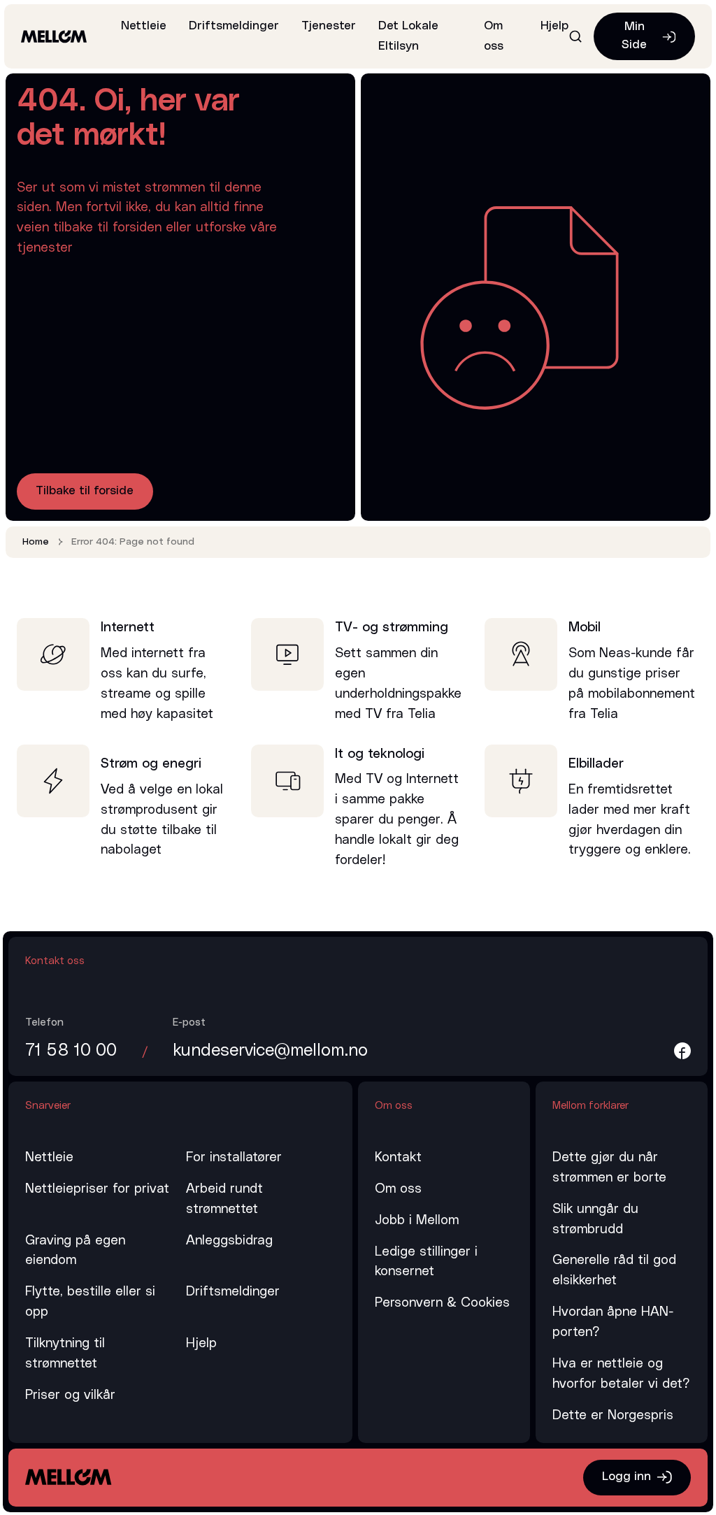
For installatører (234, 1157)
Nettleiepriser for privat (97, 1189)
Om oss (398, 1189)
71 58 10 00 (71, 1050)
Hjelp (554, 26)
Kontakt (398, 1157)
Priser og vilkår (70, 1395)
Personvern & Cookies (442, 1302)
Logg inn (626, 1476)
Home (35, 542)
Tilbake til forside (85, 490)
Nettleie (143, 26)
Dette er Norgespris (612, 1415)
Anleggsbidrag (229, 1240)
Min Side (634, 35)
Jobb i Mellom (417, 1220)
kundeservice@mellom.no (270, 1050)
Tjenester (328, 26)
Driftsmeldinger (234, 26)
